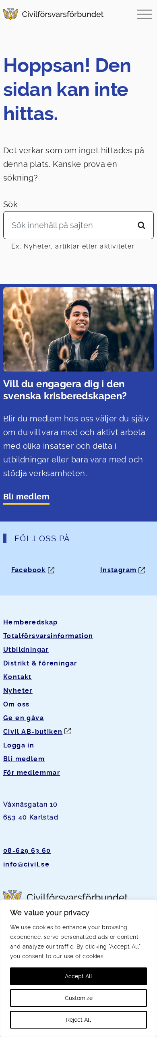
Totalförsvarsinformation (48, 636)
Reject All (78, 1019)
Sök (10, 204)
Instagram (118, 570)
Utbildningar (26, 649)
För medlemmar (31, 772)
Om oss (16, 704)
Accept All (78, 976)
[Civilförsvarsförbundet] (53, 14)
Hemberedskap (30, 622)
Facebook (28, 570)
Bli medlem (26, 496)
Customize (79, 998)
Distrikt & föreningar (40, 663)
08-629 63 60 (27, 850)
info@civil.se (26, 864)
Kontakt (17, 677)
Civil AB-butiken (32, 731)
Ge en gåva (23, 718)
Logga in (18, 745)
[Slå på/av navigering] (144, 14)
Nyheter (18, 690)
